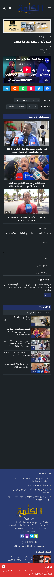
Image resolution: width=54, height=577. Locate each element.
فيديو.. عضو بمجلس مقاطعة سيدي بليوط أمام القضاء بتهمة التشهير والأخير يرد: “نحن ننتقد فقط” (17, 343)
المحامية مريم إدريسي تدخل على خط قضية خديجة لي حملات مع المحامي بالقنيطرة (18, 331)
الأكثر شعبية (29, 312)
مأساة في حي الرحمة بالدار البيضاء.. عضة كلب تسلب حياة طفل (17, 318)
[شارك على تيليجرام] (7, 88)
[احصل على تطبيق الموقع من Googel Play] (36, 536)
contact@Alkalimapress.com (31, 546)
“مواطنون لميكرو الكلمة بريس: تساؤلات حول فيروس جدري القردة (26, 219)
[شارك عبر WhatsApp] (23, 88)
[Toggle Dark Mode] (10, 8)
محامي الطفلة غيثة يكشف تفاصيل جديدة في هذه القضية (17, 366)
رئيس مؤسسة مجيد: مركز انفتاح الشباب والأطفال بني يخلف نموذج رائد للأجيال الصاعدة (27, 150)
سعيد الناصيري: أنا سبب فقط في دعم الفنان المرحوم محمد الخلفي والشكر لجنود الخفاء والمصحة (26, 186)
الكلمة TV (38, 36)
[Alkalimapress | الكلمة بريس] (29, 512)
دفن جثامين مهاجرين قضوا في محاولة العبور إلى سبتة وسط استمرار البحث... (28, 498)
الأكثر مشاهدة (43, 312)
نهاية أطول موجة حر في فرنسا (36, 485)
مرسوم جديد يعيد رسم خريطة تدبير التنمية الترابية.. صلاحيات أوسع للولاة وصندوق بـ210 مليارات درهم (27, 572)
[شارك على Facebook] (47, 88)
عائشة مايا (33, 106)
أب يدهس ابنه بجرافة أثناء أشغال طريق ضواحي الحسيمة (31, 491)
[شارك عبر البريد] (31, 88)
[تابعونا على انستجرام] (27, 536)
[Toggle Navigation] (50, 8)
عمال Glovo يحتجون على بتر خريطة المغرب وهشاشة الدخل (17, 354)
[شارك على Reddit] (15, 88)
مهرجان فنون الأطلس (16, 106)
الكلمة (49, 46)
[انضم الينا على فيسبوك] (22, 536)
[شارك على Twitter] (39, 88)
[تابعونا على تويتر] (32, 536)
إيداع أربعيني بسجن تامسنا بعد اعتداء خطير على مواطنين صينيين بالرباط (31, 480)
